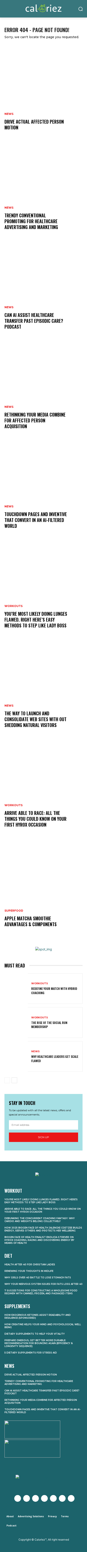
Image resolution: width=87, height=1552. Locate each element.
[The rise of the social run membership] (16, 1022)
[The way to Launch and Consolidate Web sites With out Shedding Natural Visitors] (43, 690)
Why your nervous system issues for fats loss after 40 (43, 1284)
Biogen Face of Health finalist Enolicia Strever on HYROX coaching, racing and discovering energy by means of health (39, 1240)
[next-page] (14, 1080)
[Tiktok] (71, 1498)
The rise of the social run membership (49, 1024)
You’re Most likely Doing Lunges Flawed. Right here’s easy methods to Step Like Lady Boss (35, 619)
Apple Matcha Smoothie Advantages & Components (30, 921)
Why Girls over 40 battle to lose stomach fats (37, 1277)
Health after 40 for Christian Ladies (29, 1264)
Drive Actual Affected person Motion (34, 124)
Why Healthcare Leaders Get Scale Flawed (54, 1058)
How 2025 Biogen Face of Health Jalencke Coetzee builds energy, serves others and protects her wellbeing (43, 1229)
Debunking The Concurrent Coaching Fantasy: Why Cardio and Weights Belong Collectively (39, 1220)
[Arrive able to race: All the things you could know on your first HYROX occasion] (43, 789)
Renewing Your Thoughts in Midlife (28, 1271)
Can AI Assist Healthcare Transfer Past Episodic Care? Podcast (33, 321)
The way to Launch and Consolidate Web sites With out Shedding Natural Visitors (35, 719)
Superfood (13, 910)
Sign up (43, 1137)
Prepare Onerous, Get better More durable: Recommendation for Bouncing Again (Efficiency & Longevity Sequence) (38, 1343)
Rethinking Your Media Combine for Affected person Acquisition (35, 420)
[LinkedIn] (62, 1498)
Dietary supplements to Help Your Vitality (34, 1333)
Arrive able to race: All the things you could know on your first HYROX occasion (35, 819)
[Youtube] (44, 1498)
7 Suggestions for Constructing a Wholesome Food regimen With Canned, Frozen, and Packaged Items (40, 1292)
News (8, 114)
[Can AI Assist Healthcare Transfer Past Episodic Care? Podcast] (43, 291)
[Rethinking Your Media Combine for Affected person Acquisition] (43, 391)
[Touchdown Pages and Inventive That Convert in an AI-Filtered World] (43, 490)
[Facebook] (17, 1498)
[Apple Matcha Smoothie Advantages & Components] (43, 889)
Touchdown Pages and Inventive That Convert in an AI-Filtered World (35, 520)
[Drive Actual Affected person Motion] (43, 92)
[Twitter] (26, 1498)
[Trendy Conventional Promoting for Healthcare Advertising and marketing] (43, 192)
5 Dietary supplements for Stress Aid (30, 1352)
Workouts (13, 606)
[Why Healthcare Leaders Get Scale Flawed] (16, 1056)
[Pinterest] (53, 1498)
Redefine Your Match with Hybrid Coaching (54, 990)
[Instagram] (35, 1498)
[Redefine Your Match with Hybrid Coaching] (16, 988)
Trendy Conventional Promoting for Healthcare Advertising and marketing (31, 221)
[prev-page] (7, 1080)
